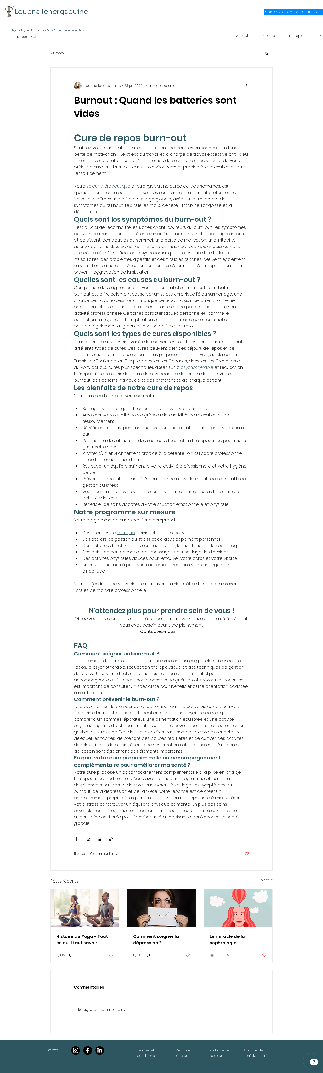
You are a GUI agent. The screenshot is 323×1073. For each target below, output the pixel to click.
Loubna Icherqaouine (51, 11)
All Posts (57, 53)
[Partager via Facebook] (76, 839)
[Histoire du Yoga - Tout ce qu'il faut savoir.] (85, 908)
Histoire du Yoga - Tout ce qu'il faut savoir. (82, 939)
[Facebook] (87, 1050)
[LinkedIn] (99, 1050)
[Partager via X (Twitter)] (88, 839)
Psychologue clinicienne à (29, 30)
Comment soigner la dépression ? (156, 939)
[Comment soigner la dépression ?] (161, 908)
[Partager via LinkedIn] (99, 839)
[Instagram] (75, 1050)
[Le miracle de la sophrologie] (238, 908)
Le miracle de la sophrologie (227, 939)
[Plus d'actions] (246, 85)
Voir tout (265, 880)
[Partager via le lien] (111, 839)
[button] (266, 53)
